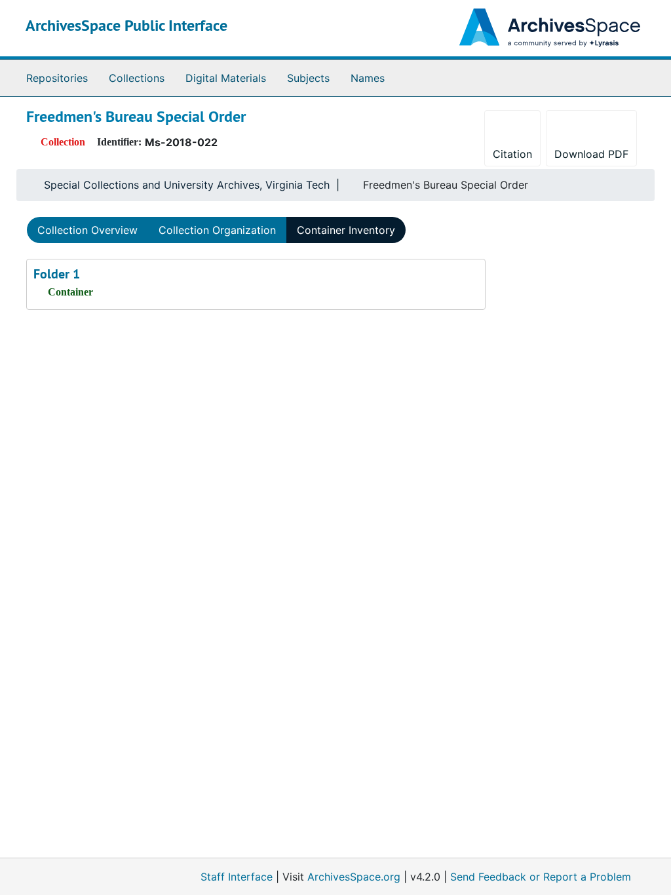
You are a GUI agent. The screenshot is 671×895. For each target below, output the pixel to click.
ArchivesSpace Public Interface (126, 25)
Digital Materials (225, 78)
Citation (512, 154)
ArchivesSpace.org (353, 876)
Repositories (57, 78)
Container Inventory (346, 230)
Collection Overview (87, 230)
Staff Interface (237, 876)
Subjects (308, 78)
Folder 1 (56, 273)
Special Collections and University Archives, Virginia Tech (187, 184)
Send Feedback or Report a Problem (540, 876)
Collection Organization (217, 230)
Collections (136, 78)
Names (368, 78)
